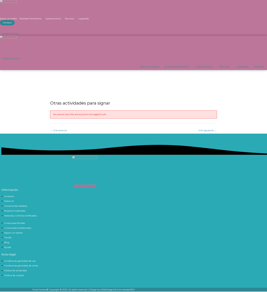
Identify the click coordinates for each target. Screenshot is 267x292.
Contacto (259, 66)
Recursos (69, 18)
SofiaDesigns (107, 289)
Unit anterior (58, 130)
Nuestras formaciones (177, 66)
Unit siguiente (207, 130)
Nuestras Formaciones (30, 18)
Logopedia (83, 18)
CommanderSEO (125, 289)
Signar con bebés (8, 18)
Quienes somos (53, 18)
